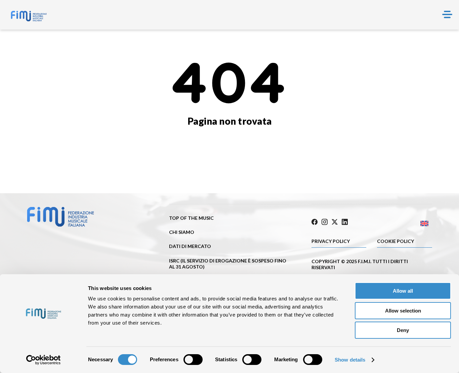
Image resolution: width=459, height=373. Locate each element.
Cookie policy (395, 241)
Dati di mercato (190, 246)
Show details (350, 360)
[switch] (193, 359)
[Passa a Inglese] (402, 223)
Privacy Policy (330, 241)
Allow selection (403, 311)
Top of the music (191, 218)
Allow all (403, 291)
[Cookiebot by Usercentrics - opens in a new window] (43, 360)
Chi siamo (181, 232)
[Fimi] (29, 16)
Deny (403, 330)
